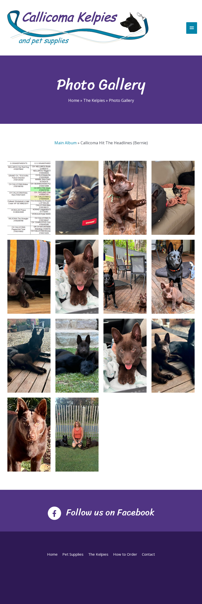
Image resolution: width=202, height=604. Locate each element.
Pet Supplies (73, 554)
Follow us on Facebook (110, 512)
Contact (148, 554)
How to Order (125, 554)
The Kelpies (98, 554)
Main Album (65, 143)
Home (52, 554)
